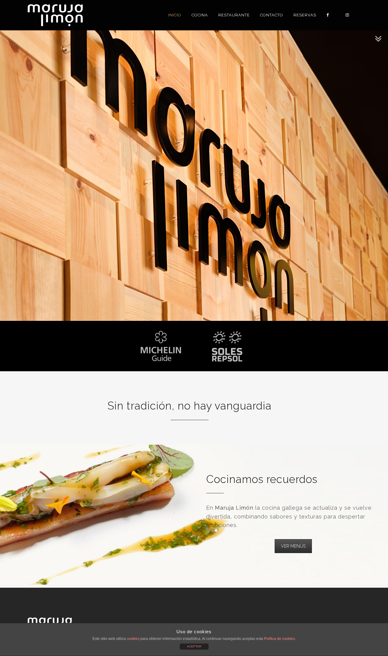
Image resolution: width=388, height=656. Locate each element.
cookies (133, 639)
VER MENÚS (293, 546)
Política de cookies (279, 639)
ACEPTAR (194, 646)
